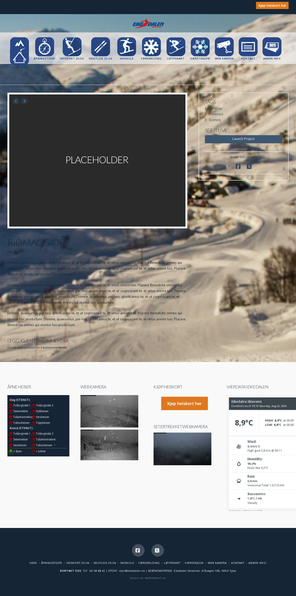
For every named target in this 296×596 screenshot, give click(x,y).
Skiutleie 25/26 (105, 563)
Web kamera (93, 386)
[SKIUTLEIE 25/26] (100, 37)
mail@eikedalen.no (132, 570)
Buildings (215, 108)
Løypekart (172, 563)
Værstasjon (194, 563)
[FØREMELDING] (151, 37)
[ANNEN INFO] (272, 37)
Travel (40, 251)
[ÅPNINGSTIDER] (44, 37)
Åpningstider (51, 563)
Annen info (257, 563)
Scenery (215, 120)
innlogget (29, 347)
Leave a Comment (62, 251)
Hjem (33, 563)
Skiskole (127, 563)
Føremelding (149, 563)
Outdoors (216, 114)
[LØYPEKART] (176, 37)
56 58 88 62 (97, 570)
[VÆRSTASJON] (200, 37)
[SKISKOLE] (127, 37)
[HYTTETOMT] (19, 46)
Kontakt (237, 563)
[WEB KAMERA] (224, 37)
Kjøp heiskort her (184, 403)
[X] (157, 550)
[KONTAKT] (248, 37)
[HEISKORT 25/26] (72, 37)
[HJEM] (19, 37)
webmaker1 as (155, 578)
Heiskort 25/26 (77, 563)
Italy (31, 251)
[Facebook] (138, 550)
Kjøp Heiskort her (272, 5)
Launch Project (243, 139)
